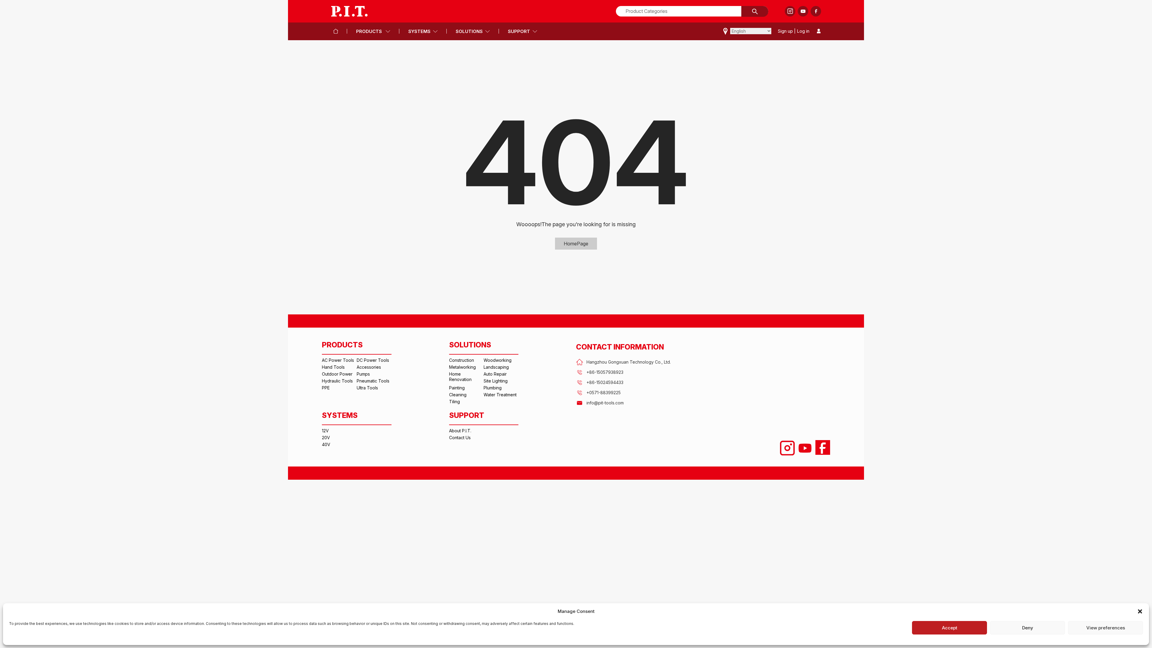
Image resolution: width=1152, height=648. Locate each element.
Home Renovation (460, 376)
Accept (949, 628)
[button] (1140, 611)
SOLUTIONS (469, 31)
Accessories (369, 367)
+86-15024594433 (604, 382)
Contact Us (460, 437)
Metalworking (462, 367)
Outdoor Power (337, 373)
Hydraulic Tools (337, 380)
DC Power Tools (373, 360)
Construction (461, 360)
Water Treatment (500, 394)
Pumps (363, 373)
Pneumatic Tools (373, 380)
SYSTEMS (419, 31)
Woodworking (498, 360)
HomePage (576, 244)
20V (326, 437)
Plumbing (493, 387)
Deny (1027, 628)
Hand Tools (333, 367)
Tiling (454, 401)
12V (325, 430)
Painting (457, 387)
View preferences (1105, 628)
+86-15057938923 (604, 372)
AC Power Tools (338, 360)
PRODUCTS (369, 31)
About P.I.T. (460, 430)
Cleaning (457, 394)
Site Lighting (496, 380)
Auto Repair (495, 373)
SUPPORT (519, 31)
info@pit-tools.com (605, 402)
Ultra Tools (367, 387)
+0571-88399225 (603, 392)
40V (326, 444)
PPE (326, 387)
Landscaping (496, 367)
